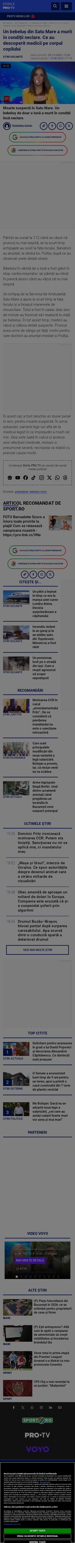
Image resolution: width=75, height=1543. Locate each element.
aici (37, 1495)
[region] (37, 1502)
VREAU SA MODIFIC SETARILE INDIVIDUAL (37, 1536)
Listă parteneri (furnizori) (12, 1524)
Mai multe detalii (45, 1482)
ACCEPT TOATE (37, 1530)
